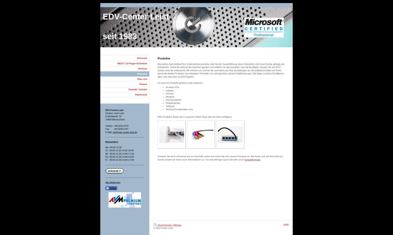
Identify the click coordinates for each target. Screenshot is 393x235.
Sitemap (177, 225)
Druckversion (164, 225)
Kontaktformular (252, 159)
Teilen (112, 188)
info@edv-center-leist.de (125, 132)
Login (286, 224)
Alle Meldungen (112, 182)
